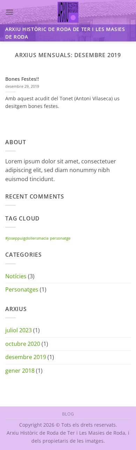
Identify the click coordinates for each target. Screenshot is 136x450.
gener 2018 (20, 370)
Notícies (16, 276)
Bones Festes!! (22, 79)
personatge (60, 238)
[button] (9, 12)
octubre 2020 (22, 344)
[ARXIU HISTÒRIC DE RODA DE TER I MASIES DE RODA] (68, 12)
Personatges (21, 289)
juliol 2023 (18, 330)
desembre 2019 (25, 357)
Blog (68, 414)
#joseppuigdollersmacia (26, 238)
